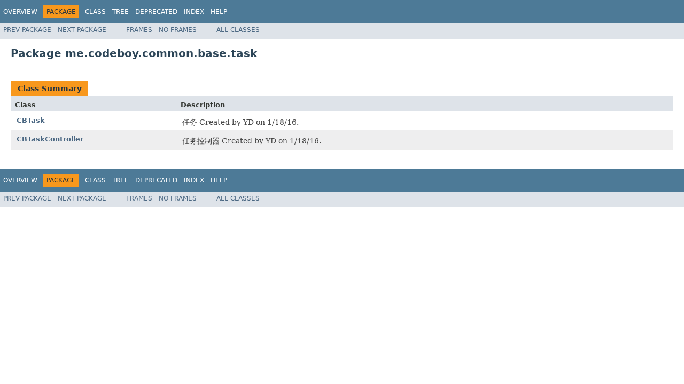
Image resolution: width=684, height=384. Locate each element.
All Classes (238, 30)
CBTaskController (50, 139)
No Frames (178, 30)
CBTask (31, 120)
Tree (120, 11)
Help (219, 11)
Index (194, 11)
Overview (20, 11)
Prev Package (27, 30)
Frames (139, 30)
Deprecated (156, 11)
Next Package (82, 30)
